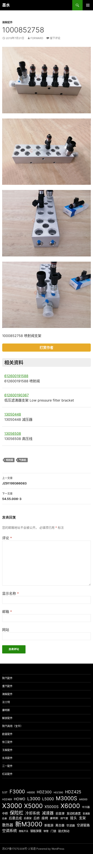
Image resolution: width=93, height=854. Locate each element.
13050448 (12, 414)
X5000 (33, 806)
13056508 (12, 433)
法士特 (6, 702)
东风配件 (7, 758)
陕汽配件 (7, 678)
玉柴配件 (7, 750)
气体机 (22, 460)
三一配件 (7, 766)
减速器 (48, 813)
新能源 (48, 825)
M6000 (83, 799)
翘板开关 (23, 831)
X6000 (70, 806)
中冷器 (86, 807)
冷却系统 (32, 813)
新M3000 (28, 824)
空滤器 (70, 825)
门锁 (53, 831)
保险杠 (16, 813)
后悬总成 (15, 818)
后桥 (37, 818)
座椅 (45, 818)
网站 (5, 630)
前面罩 (60, 813)
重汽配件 (7, 686)
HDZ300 (44, 792)
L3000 (33, 798)
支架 (82, 818)
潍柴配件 (7, 22)
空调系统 (9, 830)
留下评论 (55, 38)
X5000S (52, 806)
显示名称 (10, 593)
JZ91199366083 (14, 480)
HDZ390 (58, 792)
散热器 (7, 825)
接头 (73, 818)
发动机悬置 (74, 813)
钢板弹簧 (36, 831)
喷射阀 (9, 460)
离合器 (59, 825)
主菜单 (88, 5)
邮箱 (7, 611)
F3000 (17, 792)
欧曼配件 (7, 734)
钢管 (46, 831)
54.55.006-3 (11, 496)
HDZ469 (7, 799)
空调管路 (83, 825)
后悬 (4, 818)
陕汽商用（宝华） (12, 726)
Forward (36, 38)
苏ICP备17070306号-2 (16, 848)
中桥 (5, 813)
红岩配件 (7, 774)
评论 (7, 538)
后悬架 (28, 818)
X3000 (12, 806)
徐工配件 (7, 742)
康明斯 (6, 710)
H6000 (31, 792)
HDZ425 (73, 791)
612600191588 (16, 376)
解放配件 (7, 718)
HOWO (19, 799)
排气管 (64, 818)
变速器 (86, 813)
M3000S (66, 798)
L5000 (48, 799)
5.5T (5, 792)
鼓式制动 (63, 831)
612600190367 (16, 395)
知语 (33, 848)
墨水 (6, 5)
